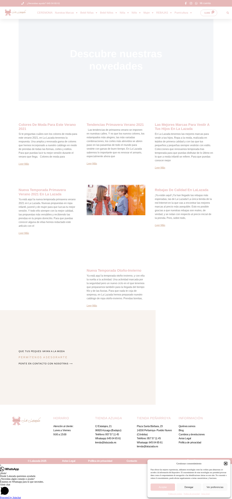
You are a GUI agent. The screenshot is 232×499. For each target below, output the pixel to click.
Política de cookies (175, 494)
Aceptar (163, 487)
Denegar (188, 487)
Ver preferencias (215, 487)
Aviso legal (205, 494)
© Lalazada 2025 (37, 461)
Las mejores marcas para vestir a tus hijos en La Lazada (182, 127)
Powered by (10, 497)
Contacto (132, 461)
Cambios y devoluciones (192, 434)
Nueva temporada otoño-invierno (114, 270)
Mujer (146, 12)
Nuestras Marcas (64, 12)
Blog (181, 430)
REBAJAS (162, 12)
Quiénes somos (187, 426)
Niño (134, 12)
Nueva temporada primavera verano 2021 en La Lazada (42, 192)
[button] (225, 463)
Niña (122, 12)
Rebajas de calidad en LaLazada (181, 190)
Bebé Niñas (87, 12)
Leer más (24, 164)
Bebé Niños (106, 12)
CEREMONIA (45, 12)
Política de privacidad (192, 494)
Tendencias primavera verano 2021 (115, 125)
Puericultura (181, 12)
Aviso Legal (185, 438)
